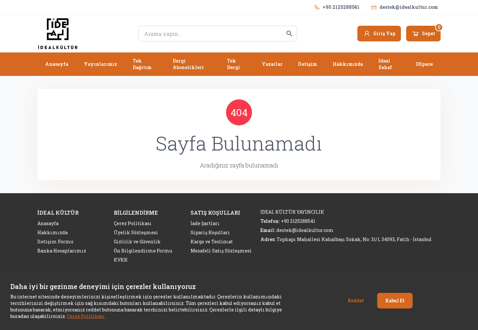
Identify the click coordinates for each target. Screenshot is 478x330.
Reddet (356, 300)
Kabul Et (395, 300)
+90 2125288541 (341, 7)
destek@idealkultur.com (408, 7)
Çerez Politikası (86, 316)
